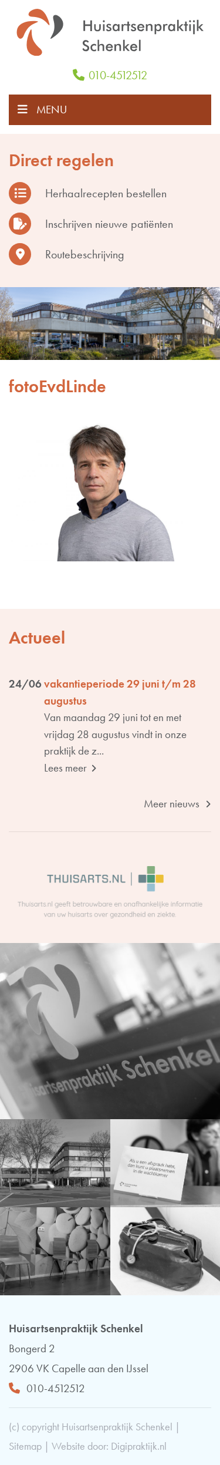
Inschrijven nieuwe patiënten (109, 224)
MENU (51, 109)
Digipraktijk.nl (139, 1446)
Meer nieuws (173, 803)
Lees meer (66, 767)
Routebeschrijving (84, 254)
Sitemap (25, 1446)
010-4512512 (118, 75)
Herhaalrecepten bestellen (106, 193)
